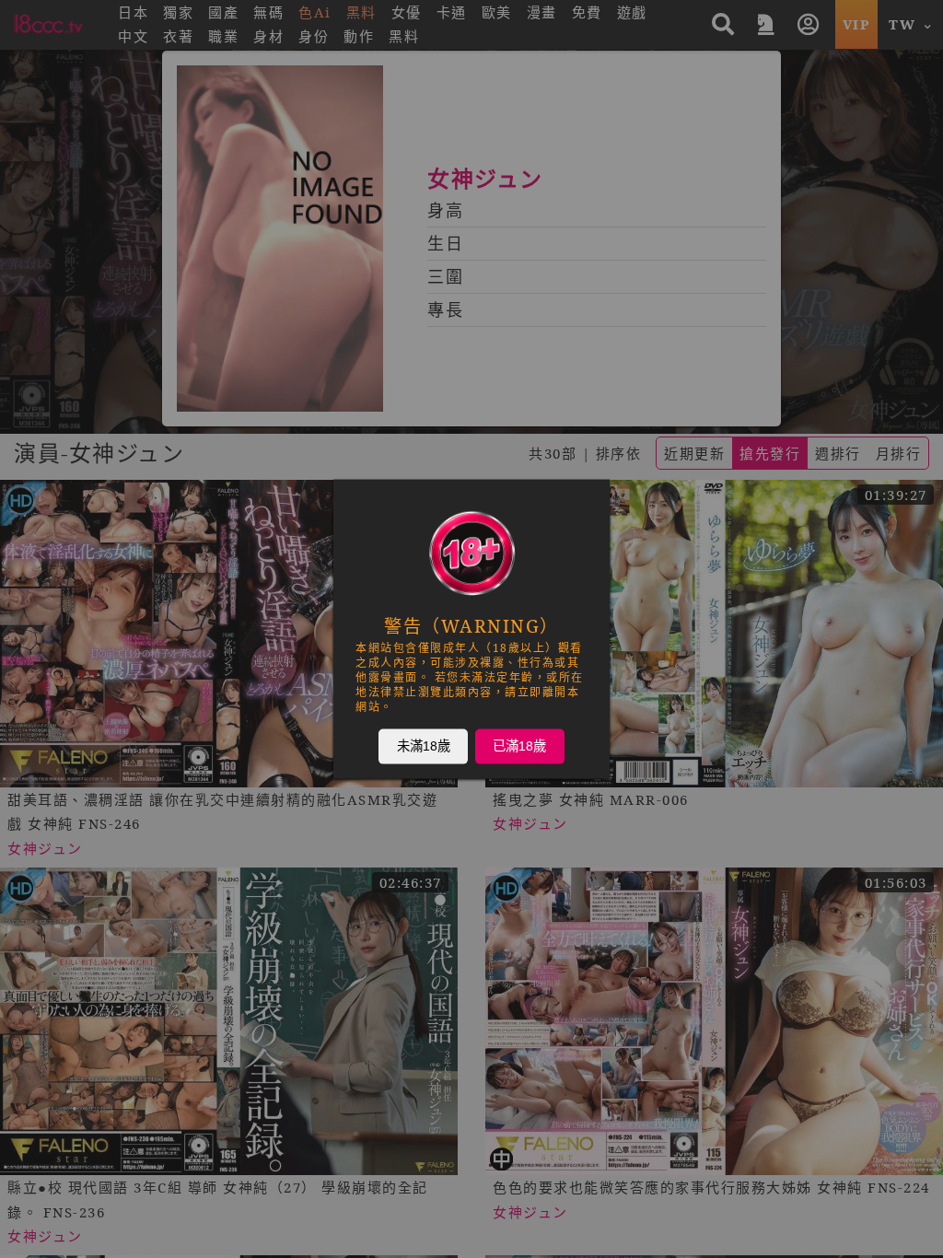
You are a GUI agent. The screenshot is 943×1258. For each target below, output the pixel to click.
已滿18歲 (519, 746)
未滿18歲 (423, 746)
